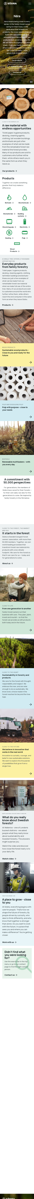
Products (6, 305)
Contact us (17, 72)
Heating (8, 238)
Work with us (8, 942)
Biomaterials (8, 214)
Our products (17, 60)
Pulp (23, 238)
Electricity (23, 227)
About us (6, 563)
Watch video (8, 858)
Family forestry (17, 66)
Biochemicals (24, 203)
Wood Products (13, 250)
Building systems (21, 215)
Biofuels (8, 203)
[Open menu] (30, 4)
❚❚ (31, 82)
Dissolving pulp (8, 227)
